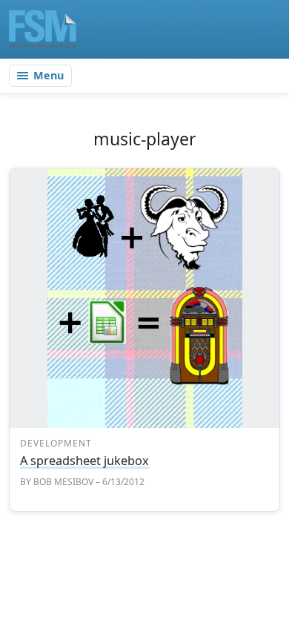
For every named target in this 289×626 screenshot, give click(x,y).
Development (56, 443)
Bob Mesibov (63, 481)
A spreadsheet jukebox (84, 460)
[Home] (42, 29)
